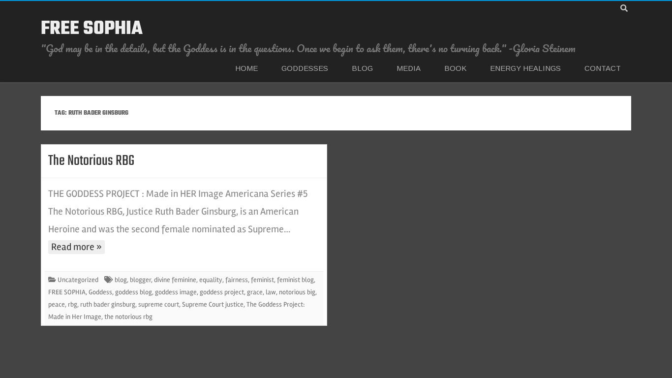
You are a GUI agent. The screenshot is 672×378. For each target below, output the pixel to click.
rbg (72, 304)
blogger (140, 280)
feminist (262, 280)
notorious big (297, 292)
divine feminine (175, 280)
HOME (246, 68)
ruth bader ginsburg (107, 304)
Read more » (76, 247)
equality (210, 280)
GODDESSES (304, 68)
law (271, 292)
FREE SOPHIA (92, 29)
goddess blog (133, 292)
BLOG (362, 68)
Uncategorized (78, 280)
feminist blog (295, 280)
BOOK (455, 68)
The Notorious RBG (91, 161)
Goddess (100, 292)
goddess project (222, 292)
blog (121, 280)
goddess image (176, 292)
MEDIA (409, 68)
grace (255, 292)
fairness (236, 280)
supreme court (158, 304)
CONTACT (602, 68)
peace (56, 304)
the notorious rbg (128, 317)
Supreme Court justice (213, 304)
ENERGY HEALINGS (525, 68)
